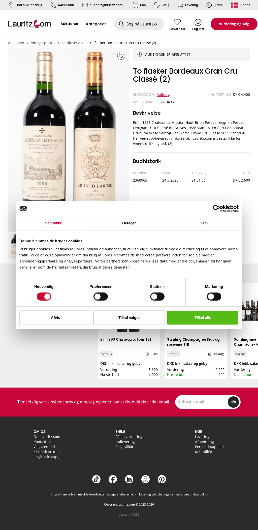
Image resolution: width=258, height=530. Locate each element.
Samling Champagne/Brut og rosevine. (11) (193, 342)
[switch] (100, 296)
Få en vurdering (129, 436)
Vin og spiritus (43, 42)
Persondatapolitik (209, 446)
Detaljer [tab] (129, 223)
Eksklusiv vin (72, 42)
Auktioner (16, 42)
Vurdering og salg (234, 23)
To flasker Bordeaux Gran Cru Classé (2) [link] (122, 42)
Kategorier (96, 23)
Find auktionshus (29, 5)
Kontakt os (42, 441)
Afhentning (204, 441)
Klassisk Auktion (47, 451)
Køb (143, 5)
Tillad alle (203, 317)
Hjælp (218, 5)
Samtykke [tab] (53, 223)
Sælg (166, 5)
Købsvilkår (203, 451)
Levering (191, 5)
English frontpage (48, 456)
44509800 (66, 5)
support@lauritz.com (106, 5)
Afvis (55, 317)
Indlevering (125, 441)
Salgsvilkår (125, 446)
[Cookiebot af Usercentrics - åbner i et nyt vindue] (217, 208)
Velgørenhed (44, 446)
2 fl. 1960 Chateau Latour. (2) (125, 339)
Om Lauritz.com (47, 436)
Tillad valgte (129, 317)
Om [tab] (204, 223)
